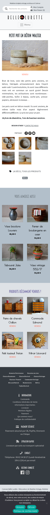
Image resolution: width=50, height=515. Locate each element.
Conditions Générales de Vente (25, 402)
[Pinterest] (30, 133)
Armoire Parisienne (16, 373)
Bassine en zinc (33, 373)
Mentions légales (25, 410)
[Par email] (33, 133)
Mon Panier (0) (39, 10)
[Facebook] (26, 133)
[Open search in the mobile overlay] (17, 9)
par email (31, 460)
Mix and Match (13, 383)
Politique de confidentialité (25, 419)
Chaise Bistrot (24, 376)
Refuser (31, 507)
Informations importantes (25, 405)
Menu (27, 24)
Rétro (25, 178)
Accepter (20, 507)
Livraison (25, 408)
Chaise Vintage (39, 376)
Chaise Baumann (9, 376)
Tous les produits (31, 171)
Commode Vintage (32, 380)
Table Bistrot (24, 386)
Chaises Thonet (15, 380)
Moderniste (27, 383)
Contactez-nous (31, 125)
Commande (25, 399)
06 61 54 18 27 (22, 457)
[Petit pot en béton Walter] (8, 143)
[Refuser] (46, 503)
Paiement (25, 413)
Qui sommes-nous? (25, 416)
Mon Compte (38, 7)
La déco (17, 171)
